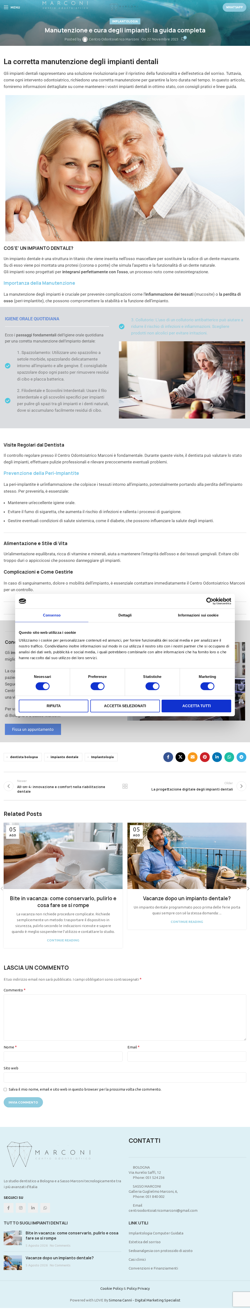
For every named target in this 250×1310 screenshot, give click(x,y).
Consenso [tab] (52, 615)
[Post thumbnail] (13, 1239)
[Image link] (52, 1155)
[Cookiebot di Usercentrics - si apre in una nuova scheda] (209, 601)
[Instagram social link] (21, 1208)
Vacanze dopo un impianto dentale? (187, 898)
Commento (15, 990)
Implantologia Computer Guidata (156, 1233)
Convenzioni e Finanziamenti (153, 1268)
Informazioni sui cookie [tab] (198, 615)
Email (133, 1047)
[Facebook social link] (168, 757)
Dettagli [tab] (125, 615)
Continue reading (63, 940)
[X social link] (180, 757)
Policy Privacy (138, 1288)
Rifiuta (54, 706)
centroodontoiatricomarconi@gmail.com (163, 1210)
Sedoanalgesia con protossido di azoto (161, 1251)
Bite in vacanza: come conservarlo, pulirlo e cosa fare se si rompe (63, 902)
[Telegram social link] (241, 757)
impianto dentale (64, 757)
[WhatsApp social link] (229, 757)
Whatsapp (234, 7)
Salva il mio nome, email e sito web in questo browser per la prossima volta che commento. (85, 1089)
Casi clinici (137, 1259)
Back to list (125, 786)
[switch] (97, 686)
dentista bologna (24, 757)
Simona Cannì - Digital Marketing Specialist (144, 1300)
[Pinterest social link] (205, 757)
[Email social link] (193, 757)
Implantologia (125, 21)
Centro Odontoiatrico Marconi (114, 39)
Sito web (11, 1068)
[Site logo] (125, 7)
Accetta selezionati (125, 706)
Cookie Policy (111, 1288)
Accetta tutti (196, 706)
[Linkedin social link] (217, 757)
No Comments (60, 1245)
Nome (10, 1047)
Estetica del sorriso (145, 1242)
